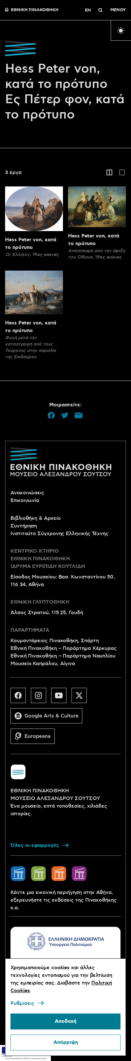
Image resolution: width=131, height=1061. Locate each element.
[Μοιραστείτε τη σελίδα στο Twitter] (65, 415)
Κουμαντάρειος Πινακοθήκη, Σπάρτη (54, 640)
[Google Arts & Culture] (48, 718)
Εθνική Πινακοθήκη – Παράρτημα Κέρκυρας (63, 648)
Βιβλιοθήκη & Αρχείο (35, 518)
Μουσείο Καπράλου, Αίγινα (42, 663)
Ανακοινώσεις (27, 493)
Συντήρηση (23, 526)
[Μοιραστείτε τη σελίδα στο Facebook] (51, 415)
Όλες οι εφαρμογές (34, 845)
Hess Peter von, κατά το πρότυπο (30, 243)
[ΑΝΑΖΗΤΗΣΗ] (100, 10)
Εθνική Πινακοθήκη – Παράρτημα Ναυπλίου (62, 656)
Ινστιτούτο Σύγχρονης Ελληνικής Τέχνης (59, 533)
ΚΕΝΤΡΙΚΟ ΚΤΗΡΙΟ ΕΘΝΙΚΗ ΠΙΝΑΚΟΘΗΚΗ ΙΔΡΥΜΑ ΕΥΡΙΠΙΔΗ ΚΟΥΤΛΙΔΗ (47, 559)
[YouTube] (61, 698)
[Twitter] (82, 698)
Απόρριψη (65, 1042)
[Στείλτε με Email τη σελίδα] (78, 415)
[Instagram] (41, 698)
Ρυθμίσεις (22, 1003)
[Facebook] (20, 698)
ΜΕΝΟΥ (118, 10)
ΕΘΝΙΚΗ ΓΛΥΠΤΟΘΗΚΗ (39, 602)
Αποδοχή (65, 1021)
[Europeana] (35, 739)
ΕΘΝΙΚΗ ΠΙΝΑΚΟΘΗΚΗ (35, 10)
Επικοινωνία (24, 500)
